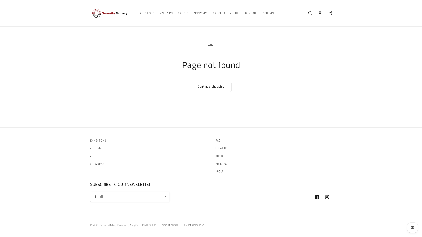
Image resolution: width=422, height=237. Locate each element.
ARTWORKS (97, 164)
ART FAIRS (96, 148)
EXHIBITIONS (98, 140)
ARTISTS (95, 156)
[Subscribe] (164, 197)
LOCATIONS (222, 148)
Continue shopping (211, 86)
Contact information (193, 224)
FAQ (217, 140)
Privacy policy (149, 224)
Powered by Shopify (127, 225)
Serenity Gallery (108, 225)
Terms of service (169, 224)
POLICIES (221, 164)
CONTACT (221, 156)
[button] (310, 13)
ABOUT (219, 171)
